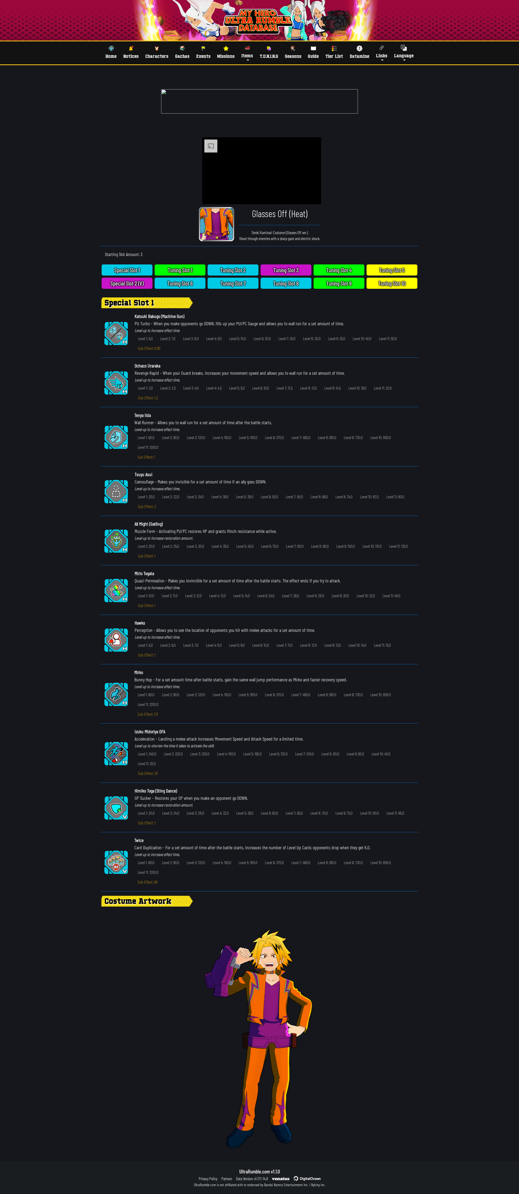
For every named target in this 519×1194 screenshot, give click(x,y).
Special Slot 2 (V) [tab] (127, 283)
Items (247, 55)
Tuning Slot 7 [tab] (233, 283)
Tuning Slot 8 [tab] (286, 283)
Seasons (293, 56)
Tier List (334, 56)
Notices (131, 56)
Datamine (359, 56)
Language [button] (404, 55)
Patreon (226, 1178)
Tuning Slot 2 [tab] (233, 270)
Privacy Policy (208, 1178)
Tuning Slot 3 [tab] (286, 270)
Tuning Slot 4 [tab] (339, 270)
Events (203, 56)
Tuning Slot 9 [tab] (339, 283)
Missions (226, 56)
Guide (313, 56)
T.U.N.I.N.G (269, 56)
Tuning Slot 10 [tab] (391, 283)
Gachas (182, 56)
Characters (156, 56)
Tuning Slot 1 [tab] (180, 270)
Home (111, 56)
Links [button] (381, 55)
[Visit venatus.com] (310, 195)
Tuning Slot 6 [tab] (180, 283)
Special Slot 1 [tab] (127, 270)
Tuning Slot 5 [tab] (392, 270)
